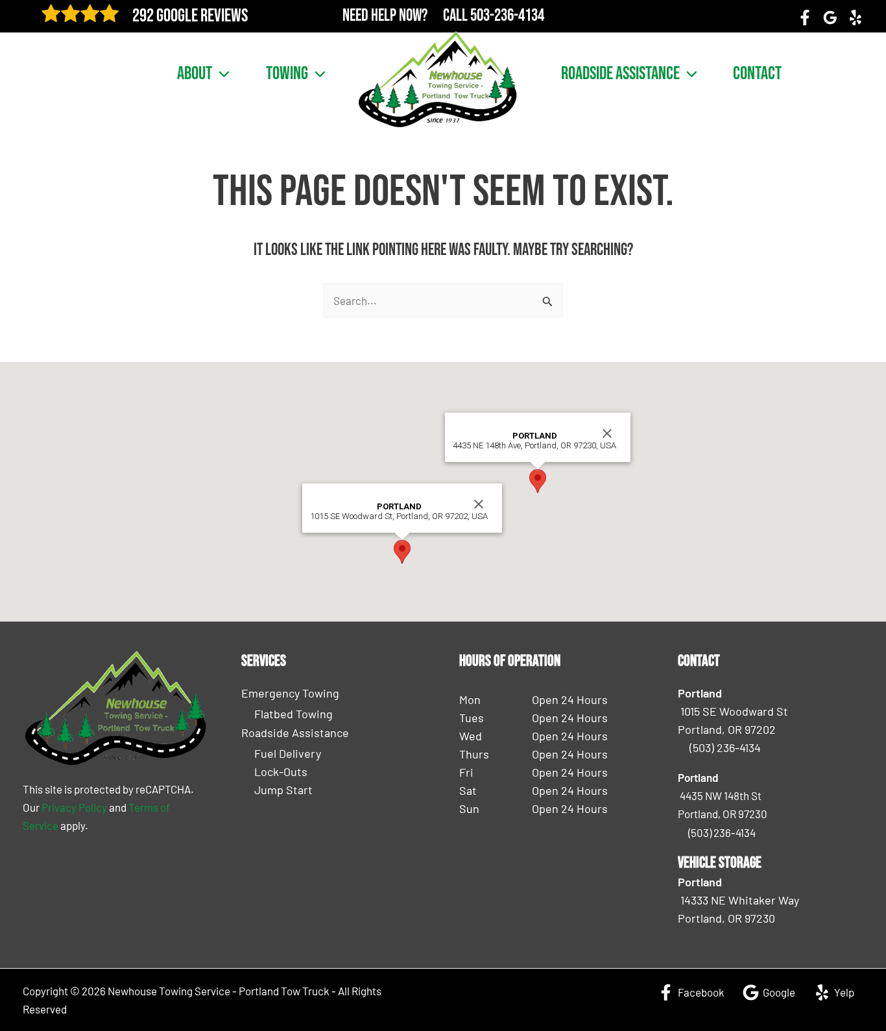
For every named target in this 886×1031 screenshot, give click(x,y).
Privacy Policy (74, 807)
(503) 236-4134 (725, 747)
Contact (757, 74)
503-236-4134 (507, 16)
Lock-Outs (280, 771)
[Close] (478, 504)
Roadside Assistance (620, 74)
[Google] (830, 17)
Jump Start (283, 789)
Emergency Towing (290, 693)
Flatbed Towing (293, 714)
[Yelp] (855, 17)
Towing (287, 74)
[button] (221, 74)
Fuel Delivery (287, 753)
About (194, 74)
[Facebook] (805, 17)
